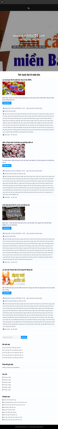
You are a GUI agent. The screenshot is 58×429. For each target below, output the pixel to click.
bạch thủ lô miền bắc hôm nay (15, 122)
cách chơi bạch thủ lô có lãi (26, 252)
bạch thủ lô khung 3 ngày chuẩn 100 (30, 120)
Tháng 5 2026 (7, 379)
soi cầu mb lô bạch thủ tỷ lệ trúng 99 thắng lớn (17, 269)
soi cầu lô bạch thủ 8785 (11, 132)
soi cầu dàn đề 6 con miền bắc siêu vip (13, 357)
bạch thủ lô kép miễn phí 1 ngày (14, 183)
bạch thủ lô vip (27, 122)
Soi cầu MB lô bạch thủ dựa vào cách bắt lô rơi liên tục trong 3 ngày (28, 319)
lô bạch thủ (49, 127)
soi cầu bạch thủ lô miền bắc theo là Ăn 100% (17, 80)
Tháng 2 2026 (7, 387)
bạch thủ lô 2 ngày (44, 113)
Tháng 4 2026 (7, 382)
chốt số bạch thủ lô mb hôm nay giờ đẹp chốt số (17, 142)
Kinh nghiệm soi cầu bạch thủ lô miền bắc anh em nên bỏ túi (31, 127)
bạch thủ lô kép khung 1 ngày (33, 181)
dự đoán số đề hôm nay (10, 407)
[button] (2, 2)
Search (24, 337)
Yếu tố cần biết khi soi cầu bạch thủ (23, 259)
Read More (6, 103)
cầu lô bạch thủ (23, 125)
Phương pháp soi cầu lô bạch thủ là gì (22, 129)
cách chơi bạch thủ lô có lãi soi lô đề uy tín (16, 205)
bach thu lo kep (6, 118)
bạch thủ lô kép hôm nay (17, 118)
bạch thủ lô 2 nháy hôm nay (14, 116)
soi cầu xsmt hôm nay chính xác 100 (13, 419)
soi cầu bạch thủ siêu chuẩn (35, 108)
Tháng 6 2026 (7, 377)
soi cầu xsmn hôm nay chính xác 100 (13, 417)
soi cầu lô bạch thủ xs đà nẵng (25, 132)
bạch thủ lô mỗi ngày (34, 187)
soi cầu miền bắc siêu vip (10, 412)
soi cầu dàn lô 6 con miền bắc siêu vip (13, 350)
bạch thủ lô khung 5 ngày (38, 185)
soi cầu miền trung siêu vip (10, 414)
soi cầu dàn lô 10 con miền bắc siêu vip (13, 352)
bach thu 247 (8, 113)
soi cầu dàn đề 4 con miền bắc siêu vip (13, 355)
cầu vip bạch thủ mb (33, 125)
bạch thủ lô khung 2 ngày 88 (13, 120)
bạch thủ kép (23, 113)
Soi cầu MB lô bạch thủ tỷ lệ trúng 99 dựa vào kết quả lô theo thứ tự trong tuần (31, 321)
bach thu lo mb (43, 120)
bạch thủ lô (30, 113)
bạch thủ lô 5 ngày (28, 178)
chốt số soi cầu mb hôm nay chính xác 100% (29, 47)
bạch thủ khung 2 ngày (17, 176)
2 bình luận (7, 134)
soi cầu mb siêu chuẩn (29, 43)
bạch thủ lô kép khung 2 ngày (31, 118)
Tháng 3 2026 (7, 384)
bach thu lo (36, 113)
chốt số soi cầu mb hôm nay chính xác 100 (15, 173)
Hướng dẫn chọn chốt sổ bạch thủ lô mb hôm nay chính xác (30, 192)
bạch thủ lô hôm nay (49, 116)
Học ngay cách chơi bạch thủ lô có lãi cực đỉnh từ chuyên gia (28, 257)
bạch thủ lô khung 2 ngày (28, 183)
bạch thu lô (32, 176)
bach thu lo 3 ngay (26, 116)
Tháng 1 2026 (7, 389)
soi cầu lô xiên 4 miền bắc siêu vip (12, 347)
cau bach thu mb (15, 125)
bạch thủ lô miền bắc (8, 187)
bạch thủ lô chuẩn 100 (37, 116)
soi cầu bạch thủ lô (36, 129)
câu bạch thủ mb (17, 190)
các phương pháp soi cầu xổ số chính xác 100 (15, 402)
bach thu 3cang (15, 113)
